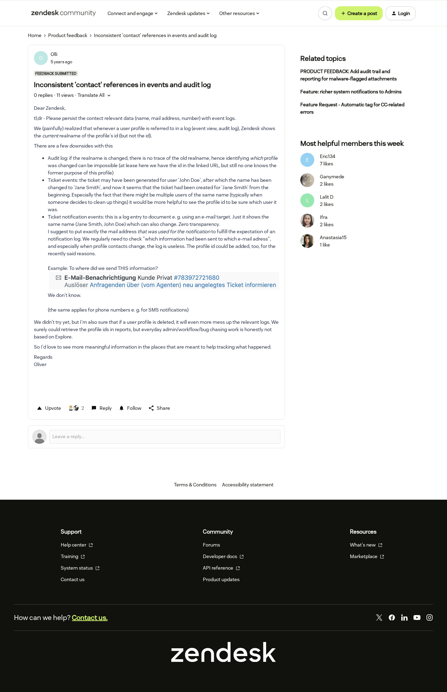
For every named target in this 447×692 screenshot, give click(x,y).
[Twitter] (379, 617)
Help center (74, 545)
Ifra (324, 217)
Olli (54, 54)
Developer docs (220, 556)
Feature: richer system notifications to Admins (351, 91)
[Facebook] (391, 617)
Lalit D (327, 197)
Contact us (73, 579)
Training (70, 556)
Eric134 (327, 156)
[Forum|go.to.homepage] (63, 13)
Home (35, 35)
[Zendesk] (223, 660)
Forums (211, 545)
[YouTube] (416, 617)
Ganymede (332, 176)
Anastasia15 (333, 237)
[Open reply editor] (156, 437)
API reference (218, 568)
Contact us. (90, 617)
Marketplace (364, 556)
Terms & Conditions (195, 484)
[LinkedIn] (404, 617)
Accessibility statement (247, 484)
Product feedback (67, 35)
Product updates (221, 579)
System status (77, 568)
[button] (359, 13)
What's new (363, 545)
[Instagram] (429, 617)
